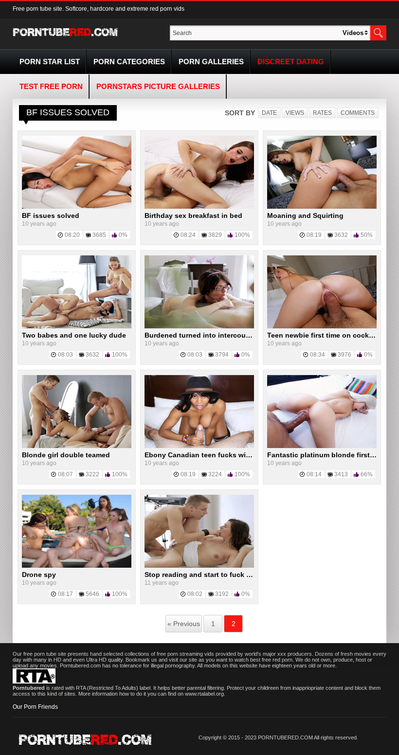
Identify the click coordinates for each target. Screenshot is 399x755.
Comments (358, 112)
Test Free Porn (51, 86)
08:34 (317, 354)
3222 (92, 474)
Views (295, 112)
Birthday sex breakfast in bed (193, 215)
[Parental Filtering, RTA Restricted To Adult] (34, 681)
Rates (322, 112)
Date (269, 112)
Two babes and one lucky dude (74, 335)
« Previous (183, 624)
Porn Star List (49, 61)
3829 (215, 235)
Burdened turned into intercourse (200, 335)
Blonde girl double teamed (66, 455)
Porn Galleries (211, 61)
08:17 (65, 594)
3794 (222, 354)
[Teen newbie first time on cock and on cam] (322, 326)
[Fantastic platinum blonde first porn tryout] (322, 446)
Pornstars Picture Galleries (158, 86)
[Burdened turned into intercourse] (199, 326)
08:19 (314, 235)
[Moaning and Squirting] (322, 206)
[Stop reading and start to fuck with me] (199, 565)
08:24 (188, 235)
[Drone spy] (76, 565)
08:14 (314, 474)
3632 (341, 235)
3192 (222, 594)
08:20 (72, 235)
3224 (215, 474)
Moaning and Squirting (305, 215)
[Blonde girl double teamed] (76, 446)
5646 (92, 594)
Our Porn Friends (35, 706)
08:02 (194, 594)
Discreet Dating (290, 61)
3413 (341, 474)
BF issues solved (50, 215)
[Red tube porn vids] (65, 38)
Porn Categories (129, 61)
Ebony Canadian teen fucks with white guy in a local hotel (241, 455)
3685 (99, 235)
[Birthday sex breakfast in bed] (199, 206)
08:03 (65, 354)
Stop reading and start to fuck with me (208, 574)
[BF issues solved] (76, 206)
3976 (344, 354)
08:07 (65, 474)
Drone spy (39, 574)
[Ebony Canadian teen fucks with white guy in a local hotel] (199, 446)
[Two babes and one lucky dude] (76, 326)
